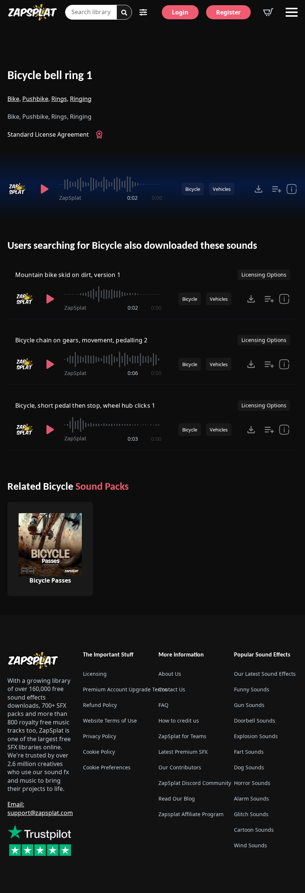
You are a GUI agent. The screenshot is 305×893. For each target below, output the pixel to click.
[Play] (44, 189)
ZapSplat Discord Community (190, 782)
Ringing (81, 99)
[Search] (124, 12)
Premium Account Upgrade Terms (115, 689)
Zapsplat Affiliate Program (190, 814)
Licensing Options (263, 274)
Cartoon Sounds (254, 829)
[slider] (110, 184)
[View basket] (268, 12)
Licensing (95, 673)
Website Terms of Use (110, 720)
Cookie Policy (99, 751)
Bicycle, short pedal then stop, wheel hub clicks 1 (85, 405)
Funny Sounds (251, 689)
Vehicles (222, 189)
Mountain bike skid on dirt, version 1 (68, 275)
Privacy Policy (99, 736)
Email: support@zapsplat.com (40, 808)
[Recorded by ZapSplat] (19, 189)
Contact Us (171, 689)
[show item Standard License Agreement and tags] (291, 189)
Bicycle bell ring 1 (49, 76)
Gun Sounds (249, 704)
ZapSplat (70, 197)
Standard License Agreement (48, 134)
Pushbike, (36, 99)
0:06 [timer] (133, 373)
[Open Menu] (292, 12)
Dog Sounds (249, 767)
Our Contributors (179, 767)
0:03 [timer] (133, 438)
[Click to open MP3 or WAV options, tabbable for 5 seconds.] (258, 189)
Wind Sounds (250, 845)
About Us (169, 673)
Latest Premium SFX (183, 751)
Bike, (14, 99)
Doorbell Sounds (254, 720)
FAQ (163, 704)
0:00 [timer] (157, 197)
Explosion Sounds (256, 736)
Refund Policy (100, 704)
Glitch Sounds (251, 814)
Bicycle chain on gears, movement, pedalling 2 (81, 340)
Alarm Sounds (251, 798)
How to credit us (178, 720)
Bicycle (192, 189)
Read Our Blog (176, 798)
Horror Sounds (252, 782)
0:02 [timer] (132, 197)
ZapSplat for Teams (182, 736)
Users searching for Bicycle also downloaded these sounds (132, 246)
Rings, (59, 99)
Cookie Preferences (107, 767)
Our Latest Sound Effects (265, 673)
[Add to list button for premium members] (276, 189)
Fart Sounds (249, 751)
